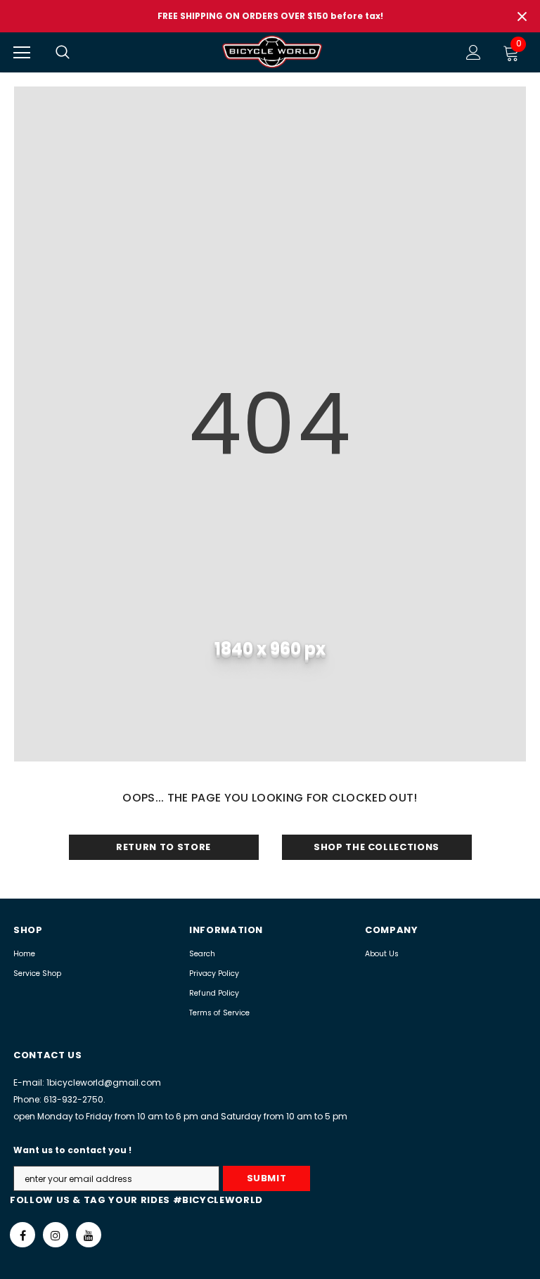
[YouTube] (88, 1234)
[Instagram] (55, 1234)
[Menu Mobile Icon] (21, 52)
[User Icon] (473, 52)
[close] (522, 16)
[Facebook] (22, 1234)
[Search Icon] (77, 53)
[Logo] (272, 51)
